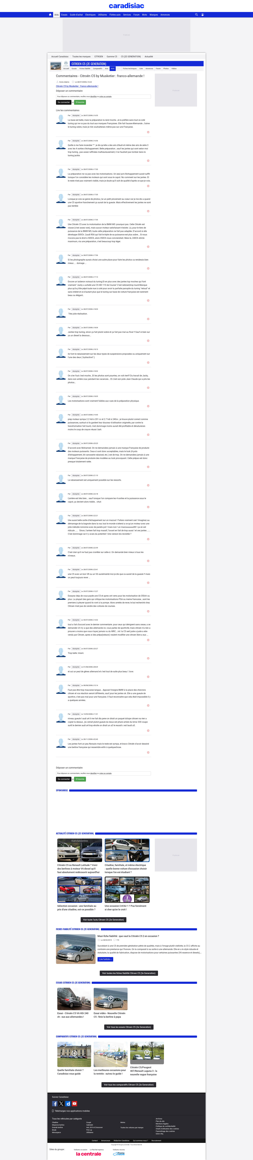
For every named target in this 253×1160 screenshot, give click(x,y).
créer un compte (105, 96)
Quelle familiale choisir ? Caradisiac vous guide (70, 1072)
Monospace (56, 1132)
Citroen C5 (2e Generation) (89, 63)
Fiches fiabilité (84, 69)
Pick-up (89, 1130)
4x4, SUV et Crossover (94, 1127)
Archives (159, 1119)
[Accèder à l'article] (79, 850)
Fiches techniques (130, 69)
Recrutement (156, 1141)
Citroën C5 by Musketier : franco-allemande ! (77, 86)
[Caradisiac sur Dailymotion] (68, 1104)
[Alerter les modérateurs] (148, 132)
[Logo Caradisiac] (126, 11)
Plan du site (160, 1121)
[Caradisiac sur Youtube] (74, 1104)
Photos (166, 69)
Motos (122, 1122)
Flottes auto (115, 14)
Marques (154, 14)
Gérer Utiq (159, 1134)
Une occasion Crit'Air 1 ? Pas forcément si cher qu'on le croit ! (125, 908)
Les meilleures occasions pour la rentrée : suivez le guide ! (110, 1072)
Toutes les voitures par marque (131, 1128)
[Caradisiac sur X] (62, 1104)
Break (54, 1130)
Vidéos (174, 69)
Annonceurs (105, 1141)
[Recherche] (197, 14)
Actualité (149, 56)
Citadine (55, 1122)
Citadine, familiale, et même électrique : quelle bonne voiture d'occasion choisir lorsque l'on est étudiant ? (126, 869)
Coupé (88, 1122)
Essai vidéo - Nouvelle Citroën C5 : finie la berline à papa (109, 1015)
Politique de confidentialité (165, 1126)
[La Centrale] (89, 1156)
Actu (56, 14)
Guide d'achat (76, 14)
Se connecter (64, 102)
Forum (136, 14)
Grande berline (57, 1127)
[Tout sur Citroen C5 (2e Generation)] (55, 69)
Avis (106, 69)
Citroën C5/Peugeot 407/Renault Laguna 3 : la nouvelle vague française (143, 1071)
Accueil (66, 69)
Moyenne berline (58, 1125)
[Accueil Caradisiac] (50, 14)
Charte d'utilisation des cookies (167, 1129)
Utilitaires (102, 14)
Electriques (90, 14)
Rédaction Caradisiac (122, 1141)
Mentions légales (162, 1124)
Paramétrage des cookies (165, 1131)
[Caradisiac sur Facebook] (55, 1104)
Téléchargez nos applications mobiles (72, 1111)
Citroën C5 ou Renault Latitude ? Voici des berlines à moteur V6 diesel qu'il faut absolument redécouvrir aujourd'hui (78, 869)
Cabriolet (89, 1125)
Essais (64, 14)
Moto (144, 14)
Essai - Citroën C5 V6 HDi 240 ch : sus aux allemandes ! (72, 1015)
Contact (95, 1141)
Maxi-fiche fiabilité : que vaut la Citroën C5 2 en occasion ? (128, 936)
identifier (93, 96)
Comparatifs (97, 69)
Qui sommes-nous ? (140, 1141)
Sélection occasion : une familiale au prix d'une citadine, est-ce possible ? (76, 908)
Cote (141, 69)
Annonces (165, 14)
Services (127, 14)
